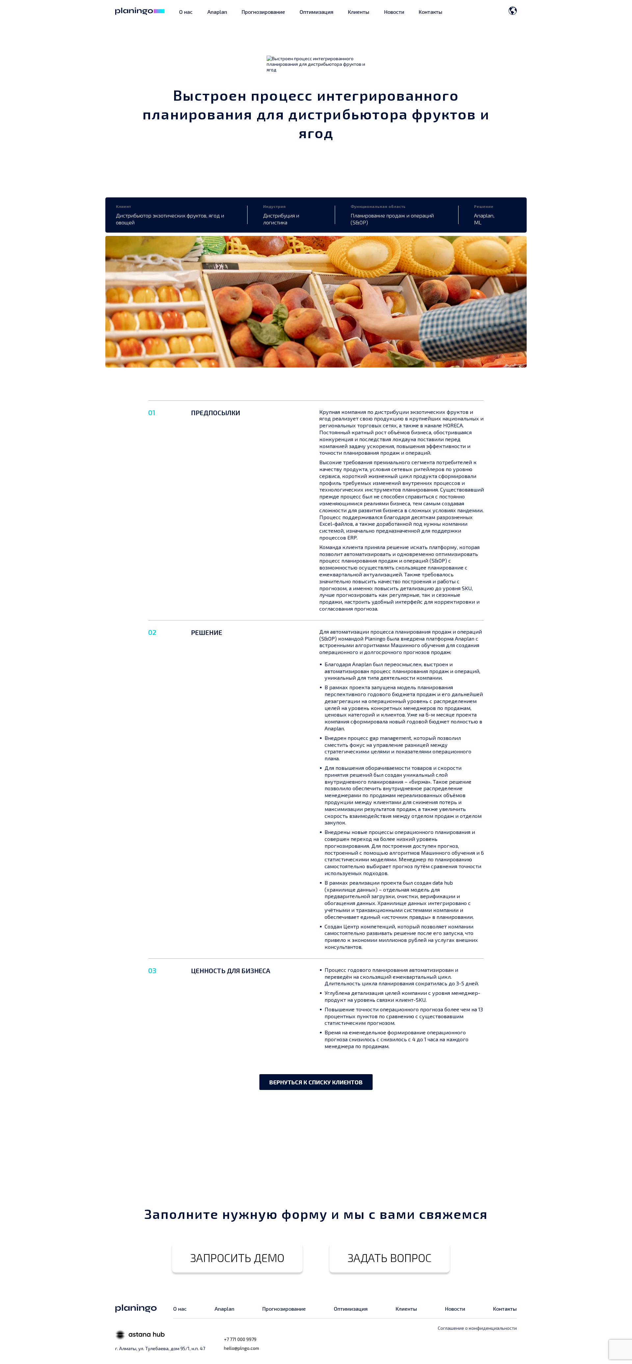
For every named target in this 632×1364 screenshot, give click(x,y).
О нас (186, 12)
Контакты (430, 12)
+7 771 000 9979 (240, 1339)
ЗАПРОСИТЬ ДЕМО (237, 1257)
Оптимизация (316, 12)
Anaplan (217, 12)
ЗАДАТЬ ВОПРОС (390, 1257)
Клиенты (358, 12)
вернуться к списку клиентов (316, 1082)
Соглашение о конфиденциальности (477, 1328)
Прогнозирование (263, 12)
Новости (394, 12)
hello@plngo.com (241, 1348)
